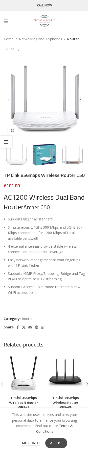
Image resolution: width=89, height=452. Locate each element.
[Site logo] (44, 21)
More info (31, 443)
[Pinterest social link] (36, 327)
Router (73, 39)
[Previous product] (7, 50)
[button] (9, 99)
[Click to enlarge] (13, 130)
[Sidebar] (6, 142)
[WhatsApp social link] (43, 327)
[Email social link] (30, 327)
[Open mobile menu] (6, 21)
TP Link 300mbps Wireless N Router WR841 (23, 402)
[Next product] (19, 50)
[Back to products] (13, 50)
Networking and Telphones (40, 39)
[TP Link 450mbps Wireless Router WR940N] (65, 373)
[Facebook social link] (18, 327)
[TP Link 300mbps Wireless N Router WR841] (23, 373)
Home (9, 39)
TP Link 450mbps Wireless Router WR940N (65, 402)
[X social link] (24, 327)
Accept (56, 443)
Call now (44, 5)
